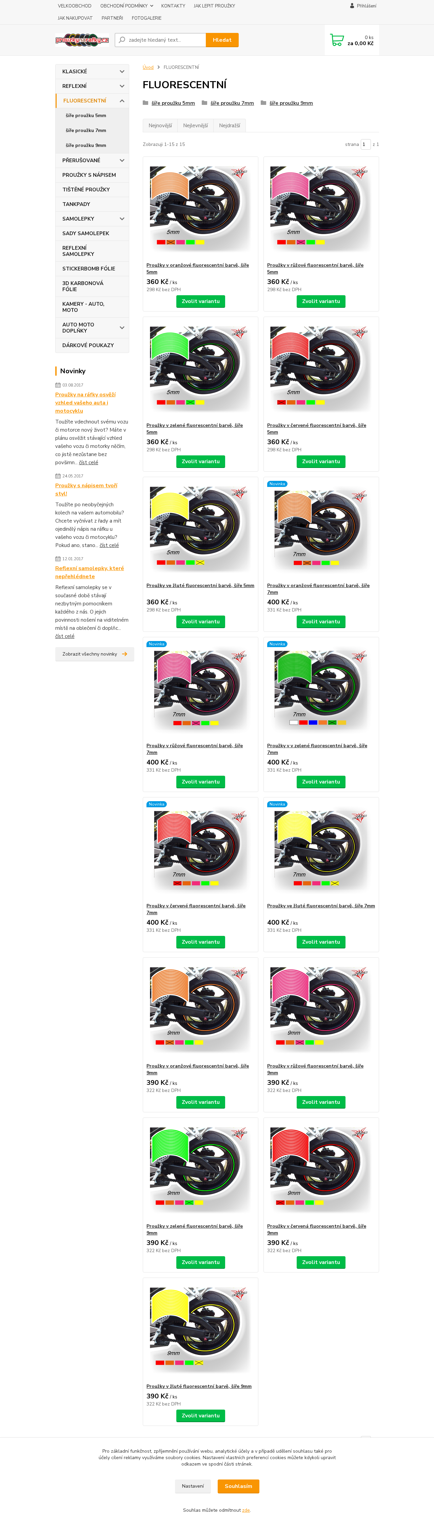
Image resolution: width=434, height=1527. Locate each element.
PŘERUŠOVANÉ (81, 160)
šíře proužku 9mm (86, 145)
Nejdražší (229, 125)
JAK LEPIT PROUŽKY (214, 6)
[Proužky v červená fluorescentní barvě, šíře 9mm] (321, 1170)
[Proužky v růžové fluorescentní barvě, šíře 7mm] (200, 690)
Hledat (222, 40)
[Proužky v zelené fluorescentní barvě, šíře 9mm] (200, 1170)
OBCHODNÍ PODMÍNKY (123, 6)
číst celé (88, 462)
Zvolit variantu (201, 301)
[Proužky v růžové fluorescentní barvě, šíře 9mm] (321, 1010)
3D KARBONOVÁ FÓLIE (82, 286)
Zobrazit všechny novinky (89, 654)
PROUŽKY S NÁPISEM (89, 175)
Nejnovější (160, 125)
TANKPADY (76, 204)
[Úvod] (82, 40)
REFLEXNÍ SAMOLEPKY (78, 251)
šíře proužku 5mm (86, 115)
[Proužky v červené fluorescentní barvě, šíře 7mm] (200, 850)
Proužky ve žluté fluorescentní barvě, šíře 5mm (200, 585)
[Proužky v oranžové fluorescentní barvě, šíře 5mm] (200, 209)
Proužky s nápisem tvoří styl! (86, 489)
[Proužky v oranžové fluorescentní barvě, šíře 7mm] (321, 529)
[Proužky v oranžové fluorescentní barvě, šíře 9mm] (200, 1010)
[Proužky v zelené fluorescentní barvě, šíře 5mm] (200, 369)
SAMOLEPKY (78, 218)
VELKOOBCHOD (75, 6)
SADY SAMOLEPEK (85, 233)
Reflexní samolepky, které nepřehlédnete (89, 572)
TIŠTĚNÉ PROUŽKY (86, 189)
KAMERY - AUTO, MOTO (83, 307)
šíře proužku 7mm (86, 130)
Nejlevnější (195, 125)
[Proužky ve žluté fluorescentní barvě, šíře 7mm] (321, 850)
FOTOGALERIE (146, 18)
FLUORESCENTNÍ (84, 100)
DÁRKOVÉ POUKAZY (88, 345)
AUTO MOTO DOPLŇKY (78, 327)
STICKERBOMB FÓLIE (88, 268)
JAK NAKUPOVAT (75, 18)
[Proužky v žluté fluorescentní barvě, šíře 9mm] (200, 1330)
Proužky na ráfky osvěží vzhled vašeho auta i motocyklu (85, 403)
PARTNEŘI (112, 18)
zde (246, 1510)
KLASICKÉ (74, 71)
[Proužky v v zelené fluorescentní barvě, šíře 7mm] (321, 690)
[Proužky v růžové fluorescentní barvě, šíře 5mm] (321, 209)
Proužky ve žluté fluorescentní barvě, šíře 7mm (321, 906)
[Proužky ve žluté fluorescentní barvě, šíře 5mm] (200, 529)
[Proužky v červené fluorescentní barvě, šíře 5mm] (321, 369)
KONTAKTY (173, 6)
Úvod (148, 67)
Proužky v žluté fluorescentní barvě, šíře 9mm (199, 1386)
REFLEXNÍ (74, 86)
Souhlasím (238, 1486)
